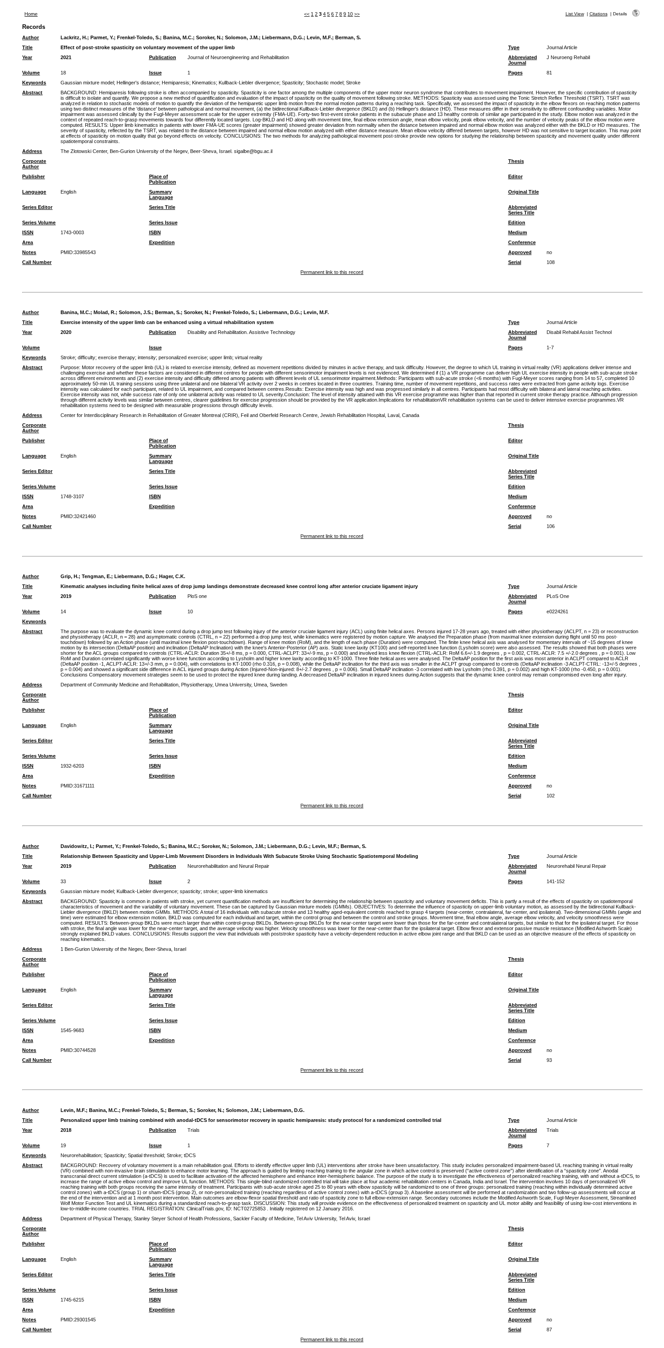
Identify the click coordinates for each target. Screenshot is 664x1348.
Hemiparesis (175, 82)
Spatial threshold (146, 1155)
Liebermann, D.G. (283, 37)
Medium (517, 232)
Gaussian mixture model (87, 82)
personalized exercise (183, 357)
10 (350, 14)
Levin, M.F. (319, 37)
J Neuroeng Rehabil (568, 57)
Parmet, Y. (102, 37)
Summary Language (161, 194)
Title (27, 47)
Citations (598, 13)
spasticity (190, 891)
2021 (66, 57)
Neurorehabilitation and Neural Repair (228, 866)
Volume (31, 72)
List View (575, 13)
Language (34, 192)
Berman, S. (348, 37)
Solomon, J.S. (135, 312)
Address (32, 151)
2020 (66, 332)
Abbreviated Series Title (522, 209)
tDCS (190, 1155)
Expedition (162, 242)
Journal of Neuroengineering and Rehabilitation (238, 57)
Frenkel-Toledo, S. (138, 37)
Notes (29, 252)
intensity (147, 357)
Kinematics (204, 82)
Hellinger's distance (138, 82)
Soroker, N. (209, 37)
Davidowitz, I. (77, 846)
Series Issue (163, 222)
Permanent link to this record (331, 272)
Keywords (34, 82)
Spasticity (292, 82)
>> (357, 14)
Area (27, 242)
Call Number (36, 262)
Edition (516, 222)
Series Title (162, 207)
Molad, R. (105, 312)
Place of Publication (162, 179)
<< (306, 14)
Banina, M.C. (178, 37)
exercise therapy (116, 357)
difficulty (86, 357)
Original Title (523, 192)
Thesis (516, 161)
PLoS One (558, 596)
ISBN (155, 232)
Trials (193, 1130)
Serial (514, 262)
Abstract (32, 92)
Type (513, 47)
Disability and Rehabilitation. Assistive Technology (241, 332)
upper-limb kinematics (244, 891)
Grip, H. (70, 576)
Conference (522, 242)
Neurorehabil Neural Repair (576, 866)
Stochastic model (324, 82)
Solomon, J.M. (242, 37)
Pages (515, 72)
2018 (66, 1130)
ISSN (27, 232)
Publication (162, 57)
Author (30, 37)
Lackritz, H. (74, 37)
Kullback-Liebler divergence (249, 82)
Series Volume (39, 222)
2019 (66, 596)
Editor (515, 176)
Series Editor (37, 207)
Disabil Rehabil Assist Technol (579, 332)
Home (30, 14)
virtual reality (248, 357)
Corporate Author (34, 163)
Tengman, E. (96, 576)
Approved (520, 252)
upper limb (221, 357)
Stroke (353, 82)
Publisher (33, 176)
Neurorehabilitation (81, 1155)
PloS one (197, 596)
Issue (155, 72)
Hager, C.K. (172, 576)
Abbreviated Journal (522, 60)
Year (27, 57)
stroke (210, 891)
